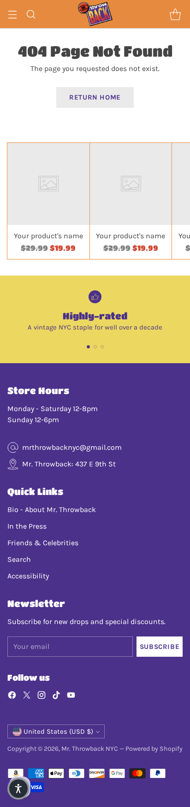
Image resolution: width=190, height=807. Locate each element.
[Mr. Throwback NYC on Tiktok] (56, 696)
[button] (18, 789)
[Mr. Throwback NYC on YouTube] (71, 696)
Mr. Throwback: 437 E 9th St (69, 463)
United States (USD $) (58, 731)
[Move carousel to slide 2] (95, 346)
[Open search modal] (30, 14)
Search (19, 559)
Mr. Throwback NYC (89, 749)
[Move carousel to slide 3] (102, 346)
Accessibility (28, 575)
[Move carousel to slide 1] (88, 346)
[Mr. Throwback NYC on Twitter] (26, 696)
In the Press (27, 526)
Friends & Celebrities (42, 542)
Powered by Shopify (154, 749)
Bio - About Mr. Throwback (51, 509)
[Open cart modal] (175, 14)
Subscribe (159, 646)
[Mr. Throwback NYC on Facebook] (12, 696)
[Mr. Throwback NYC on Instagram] (41, 696)
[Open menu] (12, 14)
